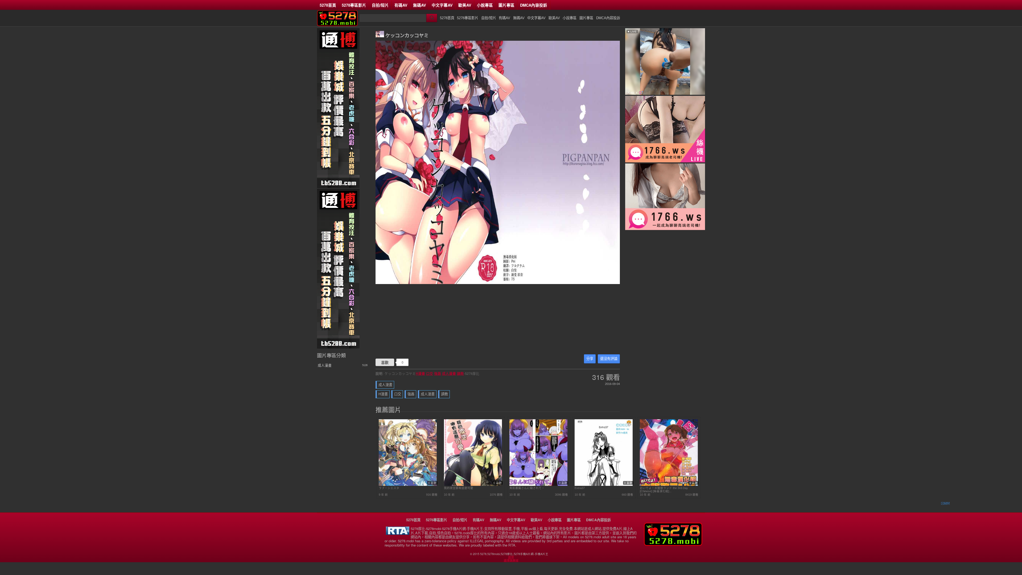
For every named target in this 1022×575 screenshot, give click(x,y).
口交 (429, 373)
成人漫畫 (449, 373)
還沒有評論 (608, 359)
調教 (460, 373)
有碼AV (400, 5)
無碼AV (419, 5)
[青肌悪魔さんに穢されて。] (538, 484)
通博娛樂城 (511, 560)
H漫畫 (420, 373)
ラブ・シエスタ (389, 488)
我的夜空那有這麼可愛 (458, 488)
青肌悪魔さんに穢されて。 (527, 488)
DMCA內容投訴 (533, 5)
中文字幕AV (442, 5)
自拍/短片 (380, 5)
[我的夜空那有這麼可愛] (473, 484)
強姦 (437, 373)
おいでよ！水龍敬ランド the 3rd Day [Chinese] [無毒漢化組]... (664, 489)
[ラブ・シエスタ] (408, 484)
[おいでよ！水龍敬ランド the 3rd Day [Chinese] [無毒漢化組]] (669, 484)
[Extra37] (604, 484)
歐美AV (464, 5)
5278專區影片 (354, 5)
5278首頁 (328, 5)
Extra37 (580, 488)
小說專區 (485, 5)
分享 (589, 359)
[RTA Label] (397, 533)
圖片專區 (506, 5)
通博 (511, 557)
